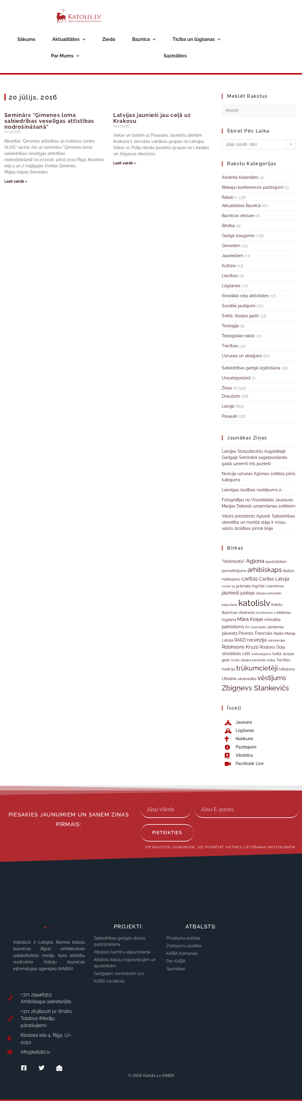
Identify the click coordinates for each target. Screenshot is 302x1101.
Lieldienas (282, 612)
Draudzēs (231, 396)
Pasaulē (229, 416)
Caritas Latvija (274, 579)
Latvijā (228, 406)
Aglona (255, 561)
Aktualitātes (66, 39)
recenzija (257, 640)
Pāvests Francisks (256, 633)
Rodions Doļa (272, 647)
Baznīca (141, 39)
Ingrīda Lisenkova (267, 585)
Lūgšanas (231, 285)
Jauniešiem (232, 255)
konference (264, 613)
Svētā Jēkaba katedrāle (248, 660)
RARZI (240, 640)
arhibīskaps (264, 569)
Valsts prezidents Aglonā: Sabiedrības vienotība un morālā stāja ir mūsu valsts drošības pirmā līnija (258, 522)
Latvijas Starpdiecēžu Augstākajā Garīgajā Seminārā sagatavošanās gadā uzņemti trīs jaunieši (254, 457)
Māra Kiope (250, 619)
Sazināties (175, 56)
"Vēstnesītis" (233, 561)
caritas (250, 579)
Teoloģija (230, 325)
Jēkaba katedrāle (268, 593)
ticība (271, 660)
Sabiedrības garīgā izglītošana (251, 368)
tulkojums (287, 669)
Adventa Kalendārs (240, 177)
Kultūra (229, 265)
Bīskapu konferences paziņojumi (252, 187)
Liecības (230, 275)
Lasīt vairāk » (15, 181)
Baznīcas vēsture (238, 215)
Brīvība (228, 225)
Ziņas (227, 388)
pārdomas (275, 627)
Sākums (26, 39)
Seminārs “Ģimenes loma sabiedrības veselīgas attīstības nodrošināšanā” (49, 121)
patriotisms (233, 626)
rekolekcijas (276, 640)
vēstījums (271, 678)
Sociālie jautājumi (238, 305)
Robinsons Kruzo (240, 647)
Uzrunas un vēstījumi (242, 355)
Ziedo (108, 39)
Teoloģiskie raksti (238, 335)
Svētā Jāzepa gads (240, 315)
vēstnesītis (247, 679)
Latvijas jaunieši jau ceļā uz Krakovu (152, 118)
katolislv (254, 603)
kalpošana (229, 604)
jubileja (247, 592)
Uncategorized (236, 378)
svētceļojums (261, 654)
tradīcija (228, 669)
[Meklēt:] (259, 110)
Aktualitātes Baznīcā (241, 205)
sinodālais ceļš (236, 653)
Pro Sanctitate (255, 627)
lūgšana (229, 619)
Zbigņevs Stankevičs (255, 688)
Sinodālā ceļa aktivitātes (245, 295)
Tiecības (230, 345)
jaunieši (230, 593)
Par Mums (62, 56)
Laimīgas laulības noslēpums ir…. (253, 489)
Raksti (227, 197)
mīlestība (272, 619)
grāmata (243, 586)
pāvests (229, 633)
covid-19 (228, 586)
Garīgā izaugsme (238, 235)
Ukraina (229, 678)
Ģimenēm (231, 245)
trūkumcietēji (257, 668)
